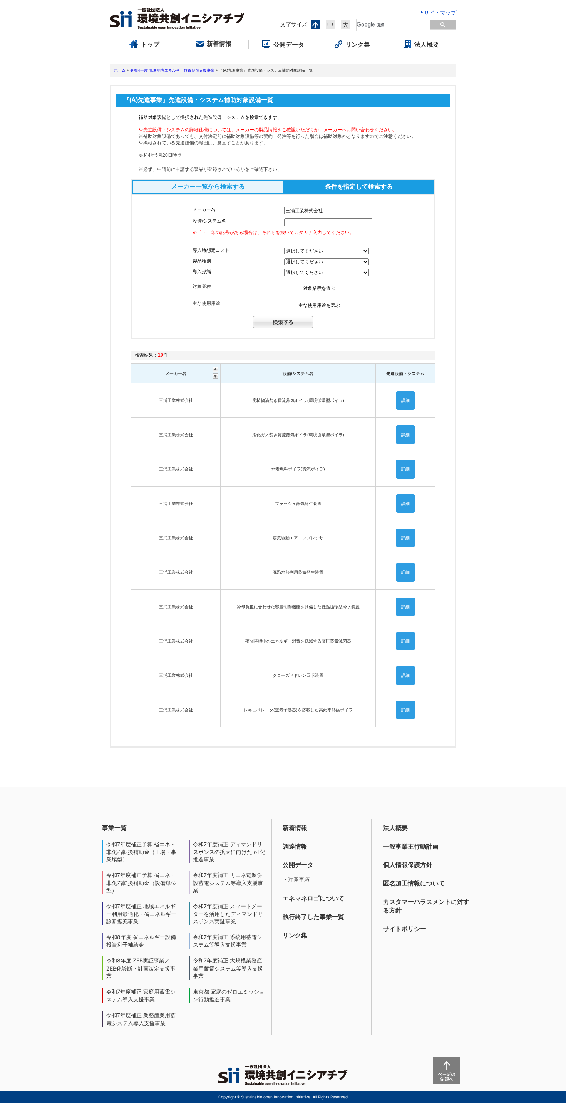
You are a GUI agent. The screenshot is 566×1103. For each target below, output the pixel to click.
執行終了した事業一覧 (313, 917)
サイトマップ (440, 12)
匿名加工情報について (414, 883)
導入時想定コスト (211, 250)
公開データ (298, 865)
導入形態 (202, 271)
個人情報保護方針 (407, 865)
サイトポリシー (404, 928)
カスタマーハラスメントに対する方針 (426, 906)
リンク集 (295, 935)
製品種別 (202, 261)
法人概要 (395, 828)
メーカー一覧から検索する (208, 186)
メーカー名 (204, 209)
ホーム (120, 70)
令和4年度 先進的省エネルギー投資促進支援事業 (172, 70)
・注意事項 (296, 879)
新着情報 (295, 828)
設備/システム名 (209, 221)
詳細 (405, 400)
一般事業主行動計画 (411, 846)
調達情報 (295, 846)
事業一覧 (114, 828)
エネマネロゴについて (313, 898)
